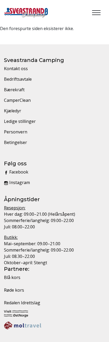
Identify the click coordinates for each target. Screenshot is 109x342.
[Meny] (96, 12)
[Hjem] (26, 13)
